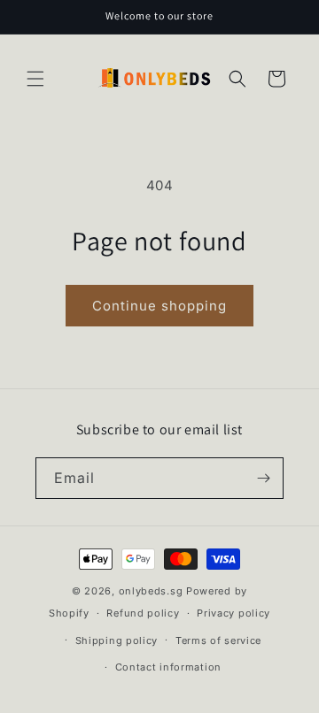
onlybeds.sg (151, 591)
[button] (35, 78)
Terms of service (218, 640)
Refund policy (142, 613)
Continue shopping (159, 305)
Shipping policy (117, 640)
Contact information (168, 667)
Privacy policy (233, 613)
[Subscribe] (263, 478)
